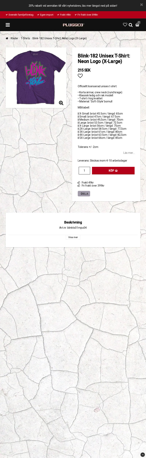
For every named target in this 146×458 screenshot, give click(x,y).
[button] (125, 24)
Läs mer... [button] (129, 152)
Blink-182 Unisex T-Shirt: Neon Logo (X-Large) (60, 38)
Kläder (14, 38)
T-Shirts (25, 38)
